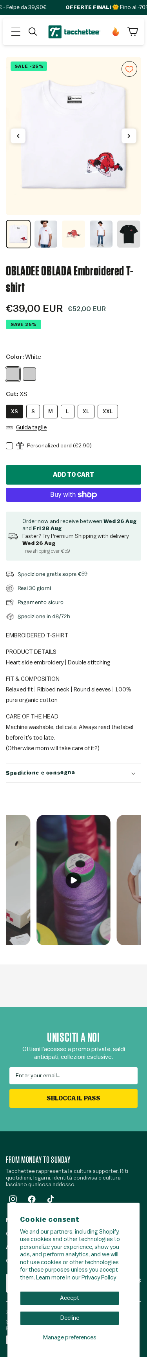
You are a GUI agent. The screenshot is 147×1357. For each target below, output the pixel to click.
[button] (15, 31)
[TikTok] (51, 1199)
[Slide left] (18, 135)
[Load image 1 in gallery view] (18, 234)
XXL (108, 411)
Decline (69, 1318)
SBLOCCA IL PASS (73, 1098)
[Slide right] (129, 135)
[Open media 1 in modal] (73, 136)
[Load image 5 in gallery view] (128, 234)
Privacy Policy (99, 1278)
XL (86, 411)
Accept (69, 1298)
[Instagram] (13, 1199)
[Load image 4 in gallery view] (101, 234)
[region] (73, 152)
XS (14, 411)
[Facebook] (32, 1199)
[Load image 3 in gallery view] (73, 234)
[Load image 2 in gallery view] (46, 234)
